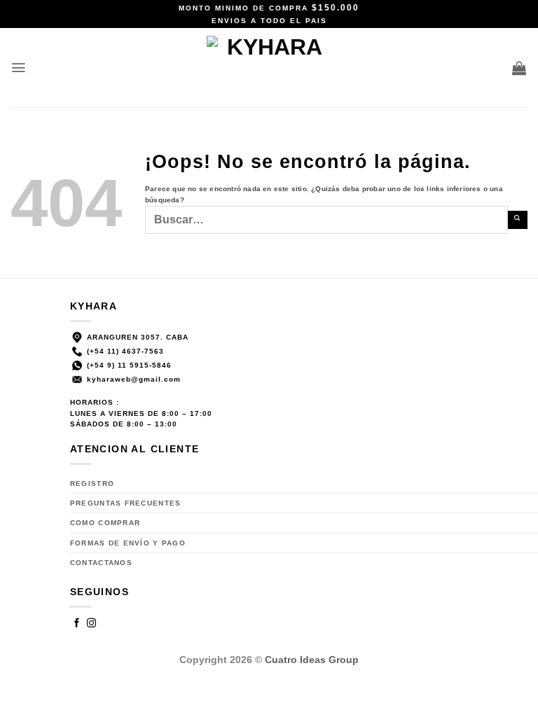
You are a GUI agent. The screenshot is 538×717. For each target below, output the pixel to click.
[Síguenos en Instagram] (92, 624)
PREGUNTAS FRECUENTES (125, 503)
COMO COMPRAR (105, 523)
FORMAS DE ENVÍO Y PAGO (128, 543)
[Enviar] (517, 220)
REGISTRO (92, 483)
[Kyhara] (269, 67)
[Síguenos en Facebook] (77, 624)
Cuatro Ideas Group (312, 659)
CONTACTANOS (101, 562)
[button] (19, 67)
